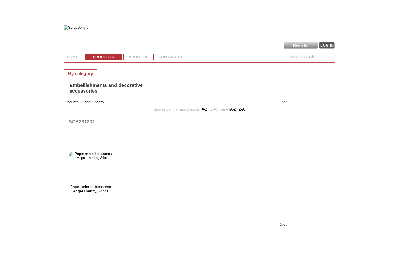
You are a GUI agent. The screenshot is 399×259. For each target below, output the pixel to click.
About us (138, 57)
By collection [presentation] (116, 73)
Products (103, 57)
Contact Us (171, 57)
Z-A (242, 109)
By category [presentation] (80, 73)
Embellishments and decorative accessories (106, 88)
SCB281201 (82, 121)
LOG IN (327, 45)
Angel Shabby (93, 102)
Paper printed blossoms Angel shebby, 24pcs (90, 188)
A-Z (204, 109)
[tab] (80, 73)
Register (301, 45)
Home (72, 57)
